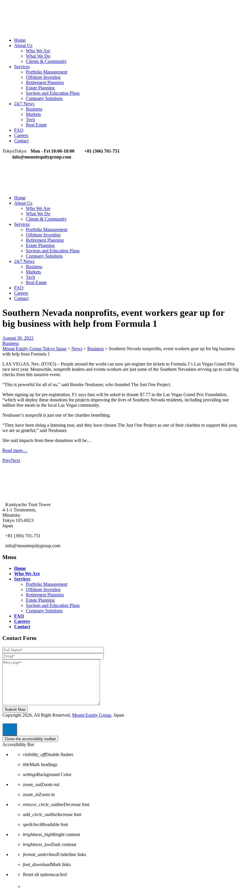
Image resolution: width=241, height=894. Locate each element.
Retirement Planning (45, 82)
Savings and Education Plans (53, 93)
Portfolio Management (46, 71)
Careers (21, 135)
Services (22, 66)
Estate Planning (40, 87)
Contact (21, 140)
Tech (30, 119)
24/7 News (24, 103)
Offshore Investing (43, 77)
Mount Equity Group (91, 715)
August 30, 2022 (18, 338)
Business (34, 108)
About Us (23, 45)
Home (20, 40)
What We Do (38, 56)
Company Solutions (44, 98)
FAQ (19, 130)
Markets (33, 114)
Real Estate (36, 124)
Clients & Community (46, 61)
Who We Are (38, 50)
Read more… (14, 450)
